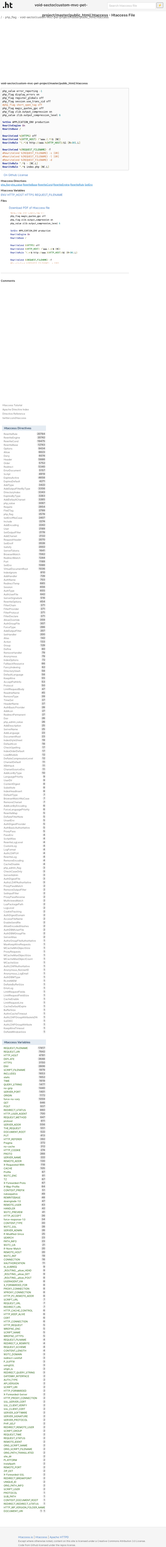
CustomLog (24, 845)
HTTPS (29, 194)
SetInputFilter (24, 893)
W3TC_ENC (24, 1175)
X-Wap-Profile (24, 1186)
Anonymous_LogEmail (24, 973)
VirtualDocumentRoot (24, 568)
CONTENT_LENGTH (24, 1350)
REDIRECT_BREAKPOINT (24, 1478)
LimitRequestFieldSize (24, 995)
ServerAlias (24, 937)
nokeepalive (24, 1193)
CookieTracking (24, 911)
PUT (24, 1135)
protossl (24, 1120)
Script (24, 474)
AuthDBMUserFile (24, 929)
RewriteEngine (61, 184)
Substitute (24, 787)
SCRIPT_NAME (24, 1332)
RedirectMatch (24, 557)
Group (24, 645)
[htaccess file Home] (8, 5)
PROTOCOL (24, 1492)
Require (24, 506)
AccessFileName (24, 918)
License (23, 175)
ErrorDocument (24, 470)
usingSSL (24, 1365)
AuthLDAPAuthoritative (24, 966)
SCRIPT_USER (24, 1489)
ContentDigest (24, 783)
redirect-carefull (24, 1357)
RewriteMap (24, 813)
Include (24, 521)
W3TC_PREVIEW (24, 1212)
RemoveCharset (24, 802)
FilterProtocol (24, 612)
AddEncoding (24, 525)
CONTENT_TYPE (24, 1223)
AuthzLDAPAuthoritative (24, 882)
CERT (24, 1317)
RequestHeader (24, 539)
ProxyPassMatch (24, 886)
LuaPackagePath (24, 904)
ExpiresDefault (24, 481)
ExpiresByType (24, 495)
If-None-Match (24, 1248)
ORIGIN (24, 1095)
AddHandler (24, 576)
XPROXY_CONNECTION (24, 1292)
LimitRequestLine (24, 1002)
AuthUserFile (24, 594)
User (24, 528)
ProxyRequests (24, 951)
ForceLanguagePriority (24, 809)
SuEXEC (24, 1020)
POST (24, 1106)
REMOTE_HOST (24, 1252)
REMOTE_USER (24, 1204)
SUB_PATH (24, 1496)
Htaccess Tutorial (12, 405)
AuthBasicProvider (24, 707)
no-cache (24, 1146)
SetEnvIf (24, 543)
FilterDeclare (24, 616)
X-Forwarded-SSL (24, 1474)
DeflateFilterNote (24, 816)
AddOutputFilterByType (24, 488)
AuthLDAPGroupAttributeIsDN (24, 1017)
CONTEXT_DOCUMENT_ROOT (24, 1500)
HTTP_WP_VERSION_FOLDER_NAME (24, 1507)
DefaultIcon (24, 743)
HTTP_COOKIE (24, 1150)
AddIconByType (24, 773)
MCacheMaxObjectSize (24, 955)
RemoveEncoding (24, 860)
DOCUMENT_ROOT (24, 1131)
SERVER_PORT (24, 1091)
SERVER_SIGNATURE (24, 1416)
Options (24, 448)
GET (24, 1102)
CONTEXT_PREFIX (24, 1190)
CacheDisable (24, 864)
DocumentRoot (24, 736)
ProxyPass (24, 831)
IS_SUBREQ (24, 1266)
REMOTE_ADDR (24, 1161)
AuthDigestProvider (24, 824)
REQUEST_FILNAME (24, 1339)
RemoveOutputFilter (24, 889)
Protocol (24, 685)
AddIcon (24, 711)
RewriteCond (45, 184)
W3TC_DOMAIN (24, 1354)
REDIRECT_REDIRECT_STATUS (24, 1503)
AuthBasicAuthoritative (24, 827)
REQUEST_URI (24, 1051)
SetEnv (89, 184)
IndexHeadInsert (24, 791)
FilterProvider (24, 608)
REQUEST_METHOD (24, 1117)
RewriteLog (24, 856)
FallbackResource (24, 663)
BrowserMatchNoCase (24, 798)
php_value (16, 184)
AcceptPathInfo (24, 681)
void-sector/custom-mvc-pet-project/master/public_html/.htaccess (64, 17)
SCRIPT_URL (24, 1299)
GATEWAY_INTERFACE (24, 1376)
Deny (24, 455)
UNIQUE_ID (24, 1481)
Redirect (24, 466)
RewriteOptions (24, 601)
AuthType (24, 590)
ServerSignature (24, 598)
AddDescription (24, 725)
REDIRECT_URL (24, 1306)
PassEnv (24, 834)
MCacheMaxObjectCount (24, 958)
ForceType (24, 627)
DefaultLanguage (24, 674)
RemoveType (24, 696)
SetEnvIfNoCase (24, 517)
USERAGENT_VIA (24, 1281)
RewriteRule (77, 184)
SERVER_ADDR (24, 1124)
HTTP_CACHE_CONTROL (24, 1310)
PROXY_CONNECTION (24, 1288)
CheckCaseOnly (24, 871)
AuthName (24, 579)
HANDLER (24, 1208)
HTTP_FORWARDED (24, 1390)
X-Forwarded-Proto (24, 1182)
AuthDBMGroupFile (24, 933)
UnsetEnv (24, 820)
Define (24, 649)
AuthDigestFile (24, 878)
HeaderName (24, 703)
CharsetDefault (24, 762)
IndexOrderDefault (24, 751)
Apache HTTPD (59, 1537)
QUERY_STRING (24, 1084)
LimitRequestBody (24, 689)
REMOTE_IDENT (24, 1441)
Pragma (24, 1142)
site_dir (24, 1456)
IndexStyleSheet (24, 740)
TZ (24, 1179)
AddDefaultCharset (24, 499)
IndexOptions (24, 659)
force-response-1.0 (24, 1219)
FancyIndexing (24, 667)
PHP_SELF (24, 1423)
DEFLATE (24, 1058)
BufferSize (24, 1009)
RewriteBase (30, 184)
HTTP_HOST (15, 194)
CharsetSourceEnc (24, 769)
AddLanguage (24, 732)
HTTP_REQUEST (24, 1325)
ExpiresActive (24, 477)
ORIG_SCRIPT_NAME (24, 1445)
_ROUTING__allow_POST (24, 1277)
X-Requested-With (24, 1164)
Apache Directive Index (15, 409)
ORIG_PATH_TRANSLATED (24, 1452)
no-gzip (24, 1088)
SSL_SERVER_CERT (24, 1401)
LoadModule (24, 754)
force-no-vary (24, 1099)
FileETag (24, 510)
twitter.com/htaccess (14, 417)
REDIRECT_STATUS (24, 1110)
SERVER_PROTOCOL (24, 1419)
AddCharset (24, 536)
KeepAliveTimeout (24, 1028)
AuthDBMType (24, 977)
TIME (24, 1080)
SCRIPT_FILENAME (24, 1069)
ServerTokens (24, 550)
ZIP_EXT (24, 1470)
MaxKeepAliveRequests (24, 944)
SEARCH (24, 1237)
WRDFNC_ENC (24, 1328)
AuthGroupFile (24, 623)
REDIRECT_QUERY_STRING (24, 1372)
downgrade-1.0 (24, 1201)
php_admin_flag (24, 867)
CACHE (24, 1168)
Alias (24, 638)
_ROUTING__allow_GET (24, 1274)
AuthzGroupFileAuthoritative (24, 940)
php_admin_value (24, 721)
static (24, 1077)
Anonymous (24, 656)
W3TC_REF (24, 1255)
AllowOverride (24, 619)
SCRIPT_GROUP (24, 1430)
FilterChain (24, 605)
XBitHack (24, 765)
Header (24, 459)
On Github (10, 175)
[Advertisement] (83, 48)
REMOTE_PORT (24, 1467)
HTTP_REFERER (24, 1139)
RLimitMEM (24, 980)
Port (24, 561)
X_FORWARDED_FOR (24, 1285)
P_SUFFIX (24, 1361)
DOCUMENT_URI (23, 1511)
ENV (3, 194)
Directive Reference (13, 413)
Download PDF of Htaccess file (29, 207)
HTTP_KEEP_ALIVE (24, 1314)
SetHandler (24, 634)
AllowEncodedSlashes (24, 926)
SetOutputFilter (24, 532)
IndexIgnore (24, 572)
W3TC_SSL (24, 1226)
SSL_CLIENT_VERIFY (24, 1405)
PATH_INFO (24, 1241)
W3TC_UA (24, 1244)
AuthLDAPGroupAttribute (24, 1024)
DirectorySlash (24, 670)
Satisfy (24, 546)
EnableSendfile (24, 922)
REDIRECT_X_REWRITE (24, 1343)
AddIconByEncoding (24, 805)
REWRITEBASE (24, 1197)
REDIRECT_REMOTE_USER (24, 1427)
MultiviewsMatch (24, 900)
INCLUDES (24, 1073)
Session (24, 587)
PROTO (24, 1153)
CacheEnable (24, 999)
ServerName (24, 729)
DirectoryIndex (24, 492)
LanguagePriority (24, 776)
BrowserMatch (24, 554)
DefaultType (24, 794)
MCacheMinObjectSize (24, 948)
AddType (24, 485)
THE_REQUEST (24, 1128)
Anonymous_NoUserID (24, 969)
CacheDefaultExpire (24, 1006)
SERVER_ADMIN (24, 1230)
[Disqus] (65, 337)
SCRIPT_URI (24, 1387)
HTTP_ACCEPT (24, 1215)
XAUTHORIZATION (24, 1263)
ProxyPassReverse (24, 896)
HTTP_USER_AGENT (24, 1113)
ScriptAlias (24, 838)
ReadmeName (24, 692)
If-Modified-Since (24, 1233)
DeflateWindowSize (24, 1031)
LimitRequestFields (24, 991)
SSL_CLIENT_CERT (24, 1408)
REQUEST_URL (24, 1303)
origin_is (24, 1368)
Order (24, 463)
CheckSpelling (24, 747)
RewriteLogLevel (24, 842)
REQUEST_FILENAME (49, 194)
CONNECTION (24, 1259)
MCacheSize (24, 962)
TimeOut (24, 700)
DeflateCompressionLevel (24, 758)
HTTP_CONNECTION (24, 1321)
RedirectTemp (24, 583)
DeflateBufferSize (24, 984)
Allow (24, 452)
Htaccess (41, 1537)
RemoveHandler (24, 652)
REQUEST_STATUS (24, 1438)
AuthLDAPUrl (24, 853)
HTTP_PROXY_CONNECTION (24, 1398)
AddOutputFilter (24, 630)
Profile (24, 1172)
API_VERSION (24, 1383)
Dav (24, 718)
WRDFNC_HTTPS (24, 1336)
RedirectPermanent (24, 714)
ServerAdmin (24, 875)
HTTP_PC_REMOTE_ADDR (24, 1295)
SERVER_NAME (24, 1157)
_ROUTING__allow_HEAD (24, 1270)
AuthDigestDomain (24, 915)
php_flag (11, 17)
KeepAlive (24, 678)
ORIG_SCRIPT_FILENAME (24, 1449)
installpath (24, 1463)
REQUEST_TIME (24, 1434)
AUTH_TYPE (24, 1379)
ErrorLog (24, 988)
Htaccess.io (25, 1537)
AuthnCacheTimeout (24, 1013)
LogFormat (24, 849)
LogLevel (24, 907)
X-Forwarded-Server (24, 1394)
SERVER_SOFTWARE (24, 1412)
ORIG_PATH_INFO (24, 1485)
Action (24, 641)
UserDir (24, 780)
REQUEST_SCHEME (24, 1347)
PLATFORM (24, 1460)
